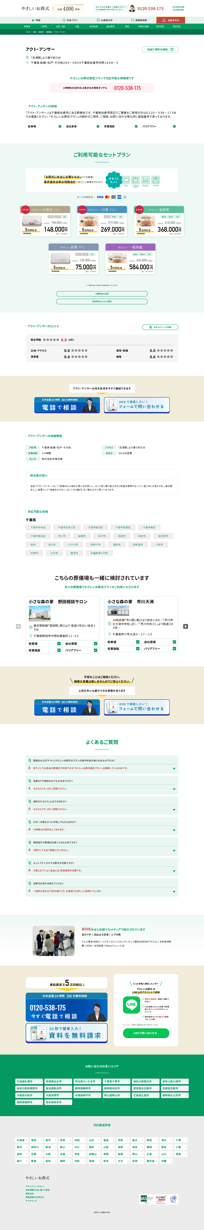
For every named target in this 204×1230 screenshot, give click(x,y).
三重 (178, 1147)
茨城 (120, 1140)
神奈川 (35, 1147)
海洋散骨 (94, 26)
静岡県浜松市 (112, 1088)
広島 (149, 1154)
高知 (48, 1161)
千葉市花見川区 (67, 527)
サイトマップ (31, 1200)
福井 (91, 1147)
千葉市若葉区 (123, 527)
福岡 (62, 1161)
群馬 (149, 1140)
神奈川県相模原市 (27, 1088)
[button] (185, 626)
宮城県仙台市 (54, 1081)
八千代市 (73, 544)
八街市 (159, 544)
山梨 (106, 1147)
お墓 (77, 26)
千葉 (178, 1140)
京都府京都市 (170, 1088)
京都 (33, 1154)
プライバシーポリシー (35, 1186)
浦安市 (117, 544)
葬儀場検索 (141, 20)
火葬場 (44, 26)
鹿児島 (150, 1161)
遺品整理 (110, 26)
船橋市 (82, 536)
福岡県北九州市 (172, 1095)
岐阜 (135, 1147)
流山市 (52, 544)
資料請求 (160, 26)
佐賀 (77, 1161)
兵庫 (62, 1154)
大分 (120, 1161)
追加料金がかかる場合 (102, 301)
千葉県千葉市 (112, 1081)
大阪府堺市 (52, 1095)
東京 (19, 1147)
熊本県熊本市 (54, 1102)
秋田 (77, 1140)
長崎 (91, 1161)
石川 (77, 1147)
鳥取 (106, 1154)
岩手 (48, 1140)
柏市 (33, 544)
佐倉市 (142, 536)
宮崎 (135, 1161)
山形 (91, 1140)
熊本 (106, 1161)
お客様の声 (107, 20)
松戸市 (102, 536)
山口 (164, 1154)
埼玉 (164, 1140)
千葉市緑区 (149, 527)
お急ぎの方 (173, 20)
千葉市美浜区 (38, 536)
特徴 (38, 20)
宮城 (62, 1140)
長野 (120, 1147)
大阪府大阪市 (24, 1095)
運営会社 (177, 26)
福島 (106, 1140)
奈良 (77, 1154)
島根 (120, 1154)
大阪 (48, 1154)
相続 (127, 26)
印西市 (34, 553)
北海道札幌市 (24, 1081)
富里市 (74, 553)
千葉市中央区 (38, 527)
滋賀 (19, 1154)
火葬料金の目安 (102, 294)
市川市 (62, 536)
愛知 (164, 1147)
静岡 (149, 1147)
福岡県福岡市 (24, 1102)
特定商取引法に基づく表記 (38, 1189)
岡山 (135, 1154)
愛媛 (33, 1161)
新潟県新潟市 (54, 1088)
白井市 (54, 553)
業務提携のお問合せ (35, 1197)
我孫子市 (96, 544)
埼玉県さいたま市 (85, 1081)
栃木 (135, 1140)
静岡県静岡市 (83, 1088)
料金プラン (72, 20)
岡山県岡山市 (112, 1095)
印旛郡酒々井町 (99, 553)
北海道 (20, 1140)
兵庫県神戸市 (83, 1095)
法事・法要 (60, 26)
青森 (33, 1140)
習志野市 (163, 536)
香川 (19, 1161)
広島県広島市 (141, 1095)
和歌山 (93, 1154)
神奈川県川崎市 (172, 1081)
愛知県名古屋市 (142, 1088)
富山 (62, 1147)
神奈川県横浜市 (142, 1081)
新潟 (48, 1147)
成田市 (122, 536)
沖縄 (164, 1161)
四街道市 (138, 544)
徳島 (178, 1154)
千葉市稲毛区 (95, 527)
